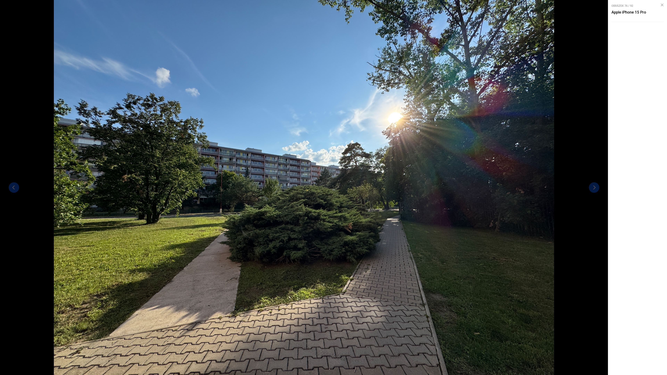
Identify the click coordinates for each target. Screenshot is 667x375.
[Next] (594, 187)
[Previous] (14, 187)
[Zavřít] (662, 5)
